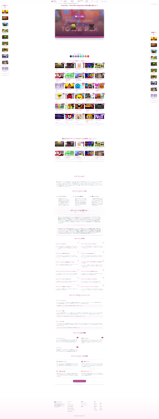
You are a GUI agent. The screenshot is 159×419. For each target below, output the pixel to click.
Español (95, 403)
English (101, 403)
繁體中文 (95, 406)
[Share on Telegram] (83, 56)
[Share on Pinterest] (88, 56)
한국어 (95, 408)
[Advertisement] (5, 88)
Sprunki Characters (70, 404)
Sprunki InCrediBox (65, 1)
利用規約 (82, 406)
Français (101, 409)
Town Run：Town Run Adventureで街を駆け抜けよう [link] (71, 3)
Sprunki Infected (86, 1)
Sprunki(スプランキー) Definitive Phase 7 (66, 228)
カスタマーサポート (84, 403)
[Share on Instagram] (76, 56)
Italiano (101, 408)
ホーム (61, 0)
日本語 (101, 406)
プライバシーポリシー (84, 404)
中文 (100, 404)
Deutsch (95, 404)
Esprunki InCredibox (72, 1)
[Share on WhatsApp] (81, 56)
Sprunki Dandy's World (80, 1)
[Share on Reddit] (86, 56)
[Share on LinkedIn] (78, 56)
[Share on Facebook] (73, 56)
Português (95, 409)
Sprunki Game (61, 3)
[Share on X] (71, 56)
